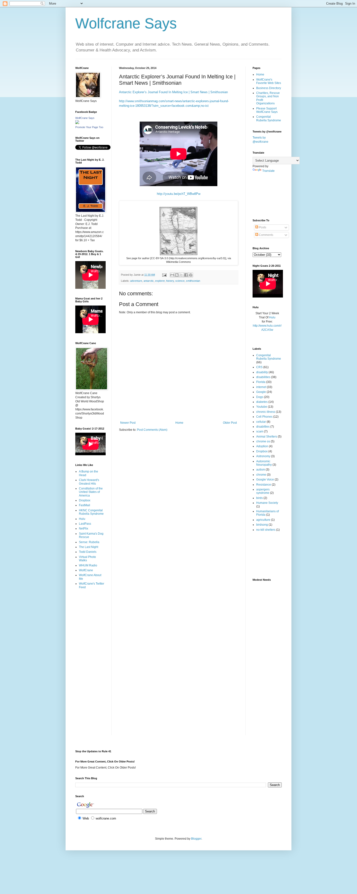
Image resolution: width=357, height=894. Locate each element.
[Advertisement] (90, 612)
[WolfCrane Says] (77, 123)
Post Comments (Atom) (152, 429)
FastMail (84, 505)
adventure (136, 280)
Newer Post (128, 422)
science (180, 280)
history (170, 280)
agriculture (263, 520)
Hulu (82, 519)
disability (262, 372)
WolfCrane (86, 570)
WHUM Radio (88, 565)
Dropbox (84, 500)
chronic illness (265, 412)
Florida (260, 382)
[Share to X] (181, 275)
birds (259, 498)
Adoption (262, 446)
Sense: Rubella (89, 542)
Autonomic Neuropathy (264, 463)
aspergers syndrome (263, 491)
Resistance (263, 484)
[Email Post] (164, 274)
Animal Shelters (266, 436)
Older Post (230, 422)
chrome (261, 474)
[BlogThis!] (176, 275)
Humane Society (267, 503)
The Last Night (88, 547)
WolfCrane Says (84, 117)
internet (261, 387)
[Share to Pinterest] (190, 275)
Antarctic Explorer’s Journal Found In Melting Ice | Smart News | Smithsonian (173, 92)
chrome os (263, 441)
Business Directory (268, 88)
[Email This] (172, 275)
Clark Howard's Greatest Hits (89, 481)
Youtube (261, 406)
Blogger (196, 838)
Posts (262, 227)
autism (260, 469)
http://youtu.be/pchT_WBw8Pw (178, 194)
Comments (265, 235)
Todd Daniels (87, 552)
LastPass (85, 523)
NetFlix (83, 528)
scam (259, 431)
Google (261, 392)
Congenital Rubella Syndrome (268, 118)
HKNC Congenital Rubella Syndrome (91, 512)
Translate (268, 171)
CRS (259, 367)
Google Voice (265, 479)
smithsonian (193, 280)
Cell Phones (264, 416)
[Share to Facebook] (186, 275)
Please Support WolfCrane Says (267, 110)
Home (179, 422)
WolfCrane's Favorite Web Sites (268, 81)
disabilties (263, 426)
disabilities (263, 377)
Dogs (259, 397)
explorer (160, 280)
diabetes (262, 402)
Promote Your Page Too (89, 127)
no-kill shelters (265, 529)
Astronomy (263, 456)
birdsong (262, 524)
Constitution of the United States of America (91, 492)
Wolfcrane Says (126, 23)
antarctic (149, 280)
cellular (261, 421)
